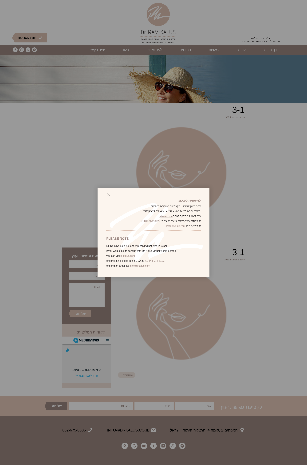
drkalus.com (166, 216)
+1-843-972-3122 (150, 221)
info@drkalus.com (175, 226)
